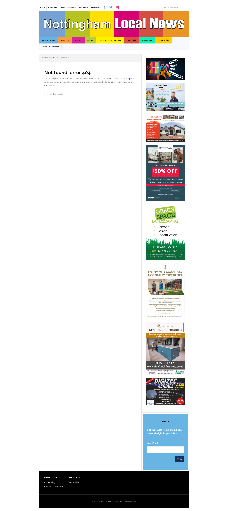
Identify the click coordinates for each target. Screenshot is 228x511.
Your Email (153, 443)
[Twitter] (110, 7)
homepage (129, 78)
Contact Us (73, 482)
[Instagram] (117, 7)
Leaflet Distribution (53, 486)
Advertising (49, 482)
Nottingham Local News (114, 24)
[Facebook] (104, 7)
